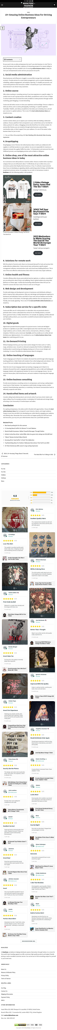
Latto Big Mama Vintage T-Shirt (44, 752)
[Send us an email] (29, 1)
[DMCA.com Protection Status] (20, 1025)
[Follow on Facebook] (24, 1)
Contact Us (4, 991)
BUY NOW (38, 195)
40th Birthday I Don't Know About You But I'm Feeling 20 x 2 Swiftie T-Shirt (17, 784)
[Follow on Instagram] (26, 1)
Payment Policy (5, 997)
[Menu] (2, 5)
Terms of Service (5, 978)
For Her (3, 469)
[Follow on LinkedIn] (32, 1)
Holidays (3, 478)
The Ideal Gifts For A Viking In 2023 (43, 454)
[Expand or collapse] (20, 59)
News (28, 12)
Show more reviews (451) (28, 941)
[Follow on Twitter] (27, 1)
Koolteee (6, 172)
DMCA (2, 1000)
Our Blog (3, 988)
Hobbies (3, 475)
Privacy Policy (5, 975)
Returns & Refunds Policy (8, 972)
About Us (3, 969)
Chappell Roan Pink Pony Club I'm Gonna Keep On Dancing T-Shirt (16, 727)
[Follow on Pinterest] (30, 1)
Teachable (28, 333)
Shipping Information (7, 994)
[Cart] (54, 5)
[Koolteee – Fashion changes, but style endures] (28, 5)
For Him (3, 472)
